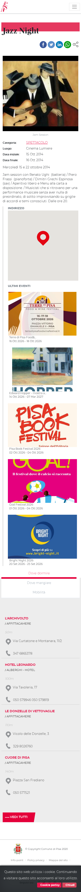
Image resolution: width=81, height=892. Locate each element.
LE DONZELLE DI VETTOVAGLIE (30, 711)
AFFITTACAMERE (19, 623)
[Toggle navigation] (74, 7)
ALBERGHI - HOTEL (21, 670)
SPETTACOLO (37, 143)
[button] (75, 44)
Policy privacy (36, 860)
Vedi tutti (18, 817)
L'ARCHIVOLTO (16, 618)
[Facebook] (43, 44)
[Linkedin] (59, 44)
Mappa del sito (58, 860)
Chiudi (70, 885)
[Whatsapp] (67, 44)
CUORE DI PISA (17, 757)
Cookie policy (50, 885)
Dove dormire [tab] (39, 573)
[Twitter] (51, 44)
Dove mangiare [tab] (39, 583)
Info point (17, 860)
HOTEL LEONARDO (20, 664)
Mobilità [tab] (39, 592)
